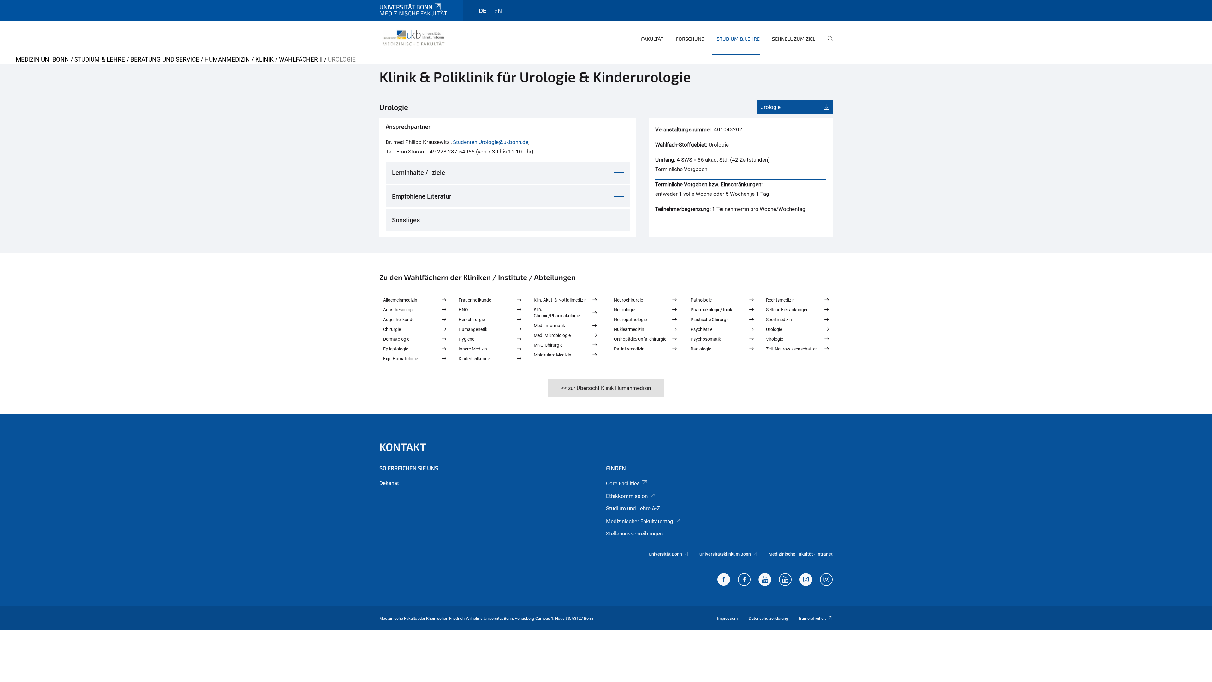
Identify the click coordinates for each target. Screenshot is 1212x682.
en (498, 10)
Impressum (727, 618)
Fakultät (652, 39)
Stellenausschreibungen (634, 533)
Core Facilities (623, 483)
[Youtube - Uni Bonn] (764, 580)
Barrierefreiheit (812, 618)
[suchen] (828, 43)
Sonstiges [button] (406, 220)
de (482, 10)
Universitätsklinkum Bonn (725, 554)
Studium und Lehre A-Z (633, 508)
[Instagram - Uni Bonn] (805, 580)
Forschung (690, 39)
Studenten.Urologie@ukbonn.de (490, 142)
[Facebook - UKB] (744, 580)
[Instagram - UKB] (826, 580)
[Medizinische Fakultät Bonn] (413, 38)
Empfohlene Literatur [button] (421, 196)
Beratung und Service (164, 59)
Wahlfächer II (301, 59)
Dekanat (389, 483)
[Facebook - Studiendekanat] (723, 580)
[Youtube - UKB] (785, 580)
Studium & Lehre (738, 39)
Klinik (264, 59)
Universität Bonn (405, 6)
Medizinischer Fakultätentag (639, 521)
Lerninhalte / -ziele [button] (418, 172)
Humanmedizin (227, 59)
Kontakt (402, 446)
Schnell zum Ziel (793, 39)
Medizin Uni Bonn (42, 59)
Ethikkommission (627, 496)
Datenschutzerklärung (768, 618)
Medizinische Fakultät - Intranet (801, 554)
